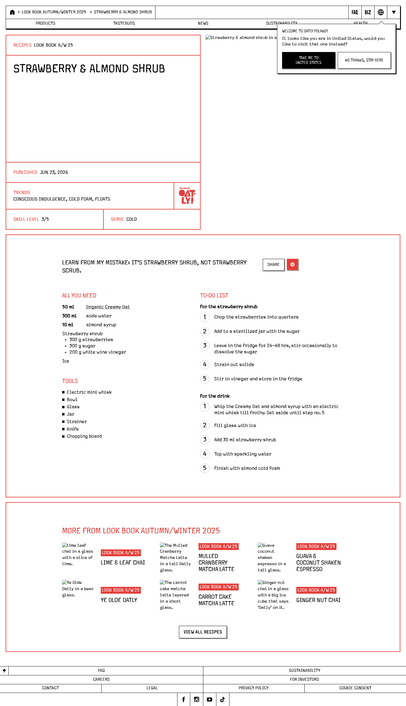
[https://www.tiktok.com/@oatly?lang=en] (222, 699)
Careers (101, 679)
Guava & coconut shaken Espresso (318, 563)
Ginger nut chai (318, 600)
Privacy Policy (254, 688)
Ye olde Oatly (119, 600)
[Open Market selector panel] (380, 12)
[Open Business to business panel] (367, 12)
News (203, 23)
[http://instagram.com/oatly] (196, 699)
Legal (152, 688)
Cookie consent (355, 688)
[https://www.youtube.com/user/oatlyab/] (209, 699)
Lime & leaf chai (123, 563)
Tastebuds (124, 23)
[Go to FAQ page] (354, 12)
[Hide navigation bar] (393, 12)
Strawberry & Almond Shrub (123, 12)
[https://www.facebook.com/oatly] (183, 699)
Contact (50, 688)
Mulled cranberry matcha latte (217, 563)
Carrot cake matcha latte (217, 600)
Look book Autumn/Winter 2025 (54, 12)
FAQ (101, 670)
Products (45, 23)
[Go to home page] (12, 12)
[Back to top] (4, 670)
